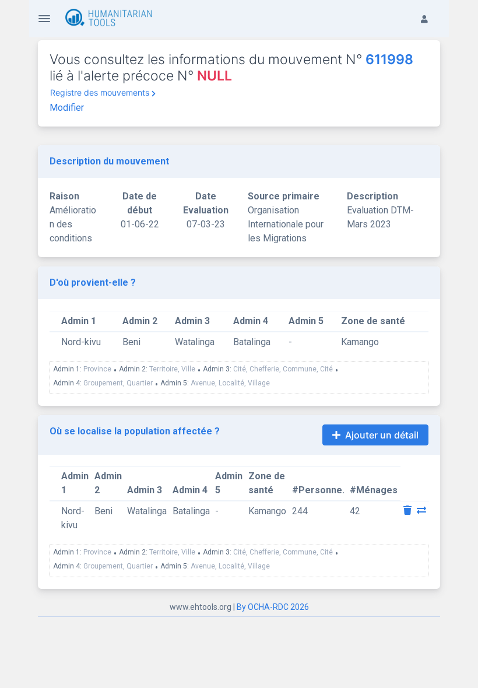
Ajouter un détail (382, 435)
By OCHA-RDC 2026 (273, 607)
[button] (430, 9)
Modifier (67, 107)
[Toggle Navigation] (44, 18)
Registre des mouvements (99, 92)
